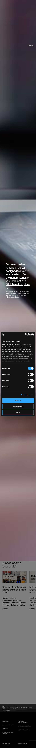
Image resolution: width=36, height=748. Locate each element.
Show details (25, 395)
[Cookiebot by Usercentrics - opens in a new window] (25, 334)
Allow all (18, 401)
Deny (18, 412)
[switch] (31, 374)
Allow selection (18, 406)
